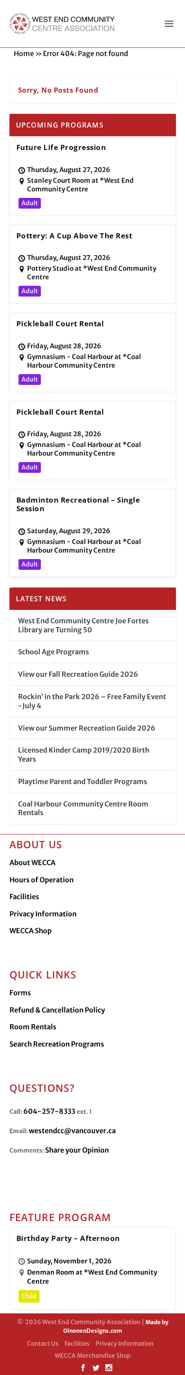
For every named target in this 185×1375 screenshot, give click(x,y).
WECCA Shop (30, 930)
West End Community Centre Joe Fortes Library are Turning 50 (83, 625)
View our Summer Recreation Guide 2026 (86, 728)
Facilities (24, 896)
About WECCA (32, 862)
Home (24, 53)
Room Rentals (32, 1026)
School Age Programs (53, 651)
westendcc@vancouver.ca (72, 1130)
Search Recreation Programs (56, 1044)
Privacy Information (43, 913)
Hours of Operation (41, 879)
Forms (20, 992)
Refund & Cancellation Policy (57, 1010)
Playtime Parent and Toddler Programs (82, 781)
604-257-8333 (49, 1111)
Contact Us (43, 1343)
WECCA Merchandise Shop (93, 1355)
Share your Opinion (77, 1150)
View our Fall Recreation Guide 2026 (78, 674)
